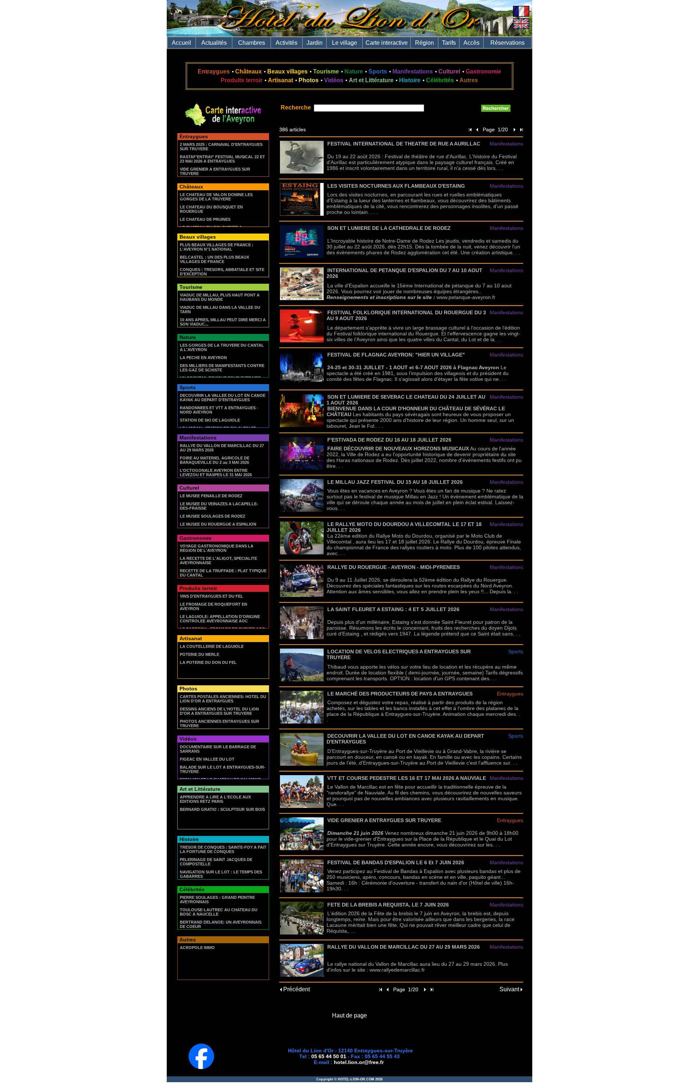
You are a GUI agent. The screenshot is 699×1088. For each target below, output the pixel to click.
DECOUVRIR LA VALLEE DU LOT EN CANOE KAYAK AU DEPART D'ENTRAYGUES (222, 397)
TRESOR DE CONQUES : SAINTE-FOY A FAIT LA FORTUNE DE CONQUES (223, 849)
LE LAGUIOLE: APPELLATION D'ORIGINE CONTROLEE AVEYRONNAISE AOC (220, 618)
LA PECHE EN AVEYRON (203, 357)
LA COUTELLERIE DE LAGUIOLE (212, 646)
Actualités (214, 43)
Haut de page (349, 1015)
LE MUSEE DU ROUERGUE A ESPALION (218, 524)
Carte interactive (387, 43)
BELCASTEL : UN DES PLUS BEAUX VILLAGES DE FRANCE (214, 259)
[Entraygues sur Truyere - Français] (521, 15)
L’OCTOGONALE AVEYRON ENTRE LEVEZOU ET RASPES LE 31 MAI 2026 (216, 472)
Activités (286, 43)
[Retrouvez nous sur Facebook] (201, 1067)
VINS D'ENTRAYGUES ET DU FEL (211, 596)
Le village (344, 43)
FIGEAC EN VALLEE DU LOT (207, 759)
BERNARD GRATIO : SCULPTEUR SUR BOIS (222, 809)
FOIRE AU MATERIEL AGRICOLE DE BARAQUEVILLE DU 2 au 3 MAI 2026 (214, 460)
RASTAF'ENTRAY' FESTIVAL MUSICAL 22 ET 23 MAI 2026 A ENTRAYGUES (222, 159)
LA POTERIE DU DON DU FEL (208, 662)
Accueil (181, 43)
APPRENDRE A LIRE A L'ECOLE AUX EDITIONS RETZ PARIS (215, 799)
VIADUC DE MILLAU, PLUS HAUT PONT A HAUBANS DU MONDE (220, 297)
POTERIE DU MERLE (199, 654)
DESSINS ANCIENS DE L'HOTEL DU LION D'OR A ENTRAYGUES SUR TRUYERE (219, 711)
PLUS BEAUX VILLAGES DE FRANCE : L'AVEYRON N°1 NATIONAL (216, 247)
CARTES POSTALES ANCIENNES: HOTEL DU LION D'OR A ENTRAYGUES (223, 698)
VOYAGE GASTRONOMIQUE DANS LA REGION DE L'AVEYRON (216, 548)
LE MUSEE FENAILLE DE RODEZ (211, 496)
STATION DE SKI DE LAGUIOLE (210, 420)
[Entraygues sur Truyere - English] (521, 27)
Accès (471, 43)
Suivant (510, 989)
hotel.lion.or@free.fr (359, 1062)
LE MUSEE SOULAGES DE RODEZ (212, 516)
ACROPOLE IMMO (197, 947)
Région (424, 43)
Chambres (251, 43)
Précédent (296, 989)
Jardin (315, 43)
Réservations (507, 43)
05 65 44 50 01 (328, 1056)
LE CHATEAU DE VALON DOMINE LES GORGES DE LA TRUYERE (216, 196)
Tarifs (449, 43)
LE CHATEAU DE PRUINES (205, 219)
